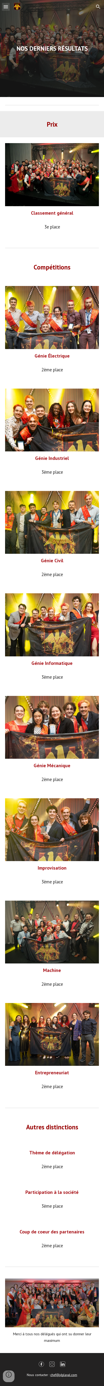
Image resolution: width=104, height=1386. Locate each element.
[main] (52, 48)
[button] (6, 6)
